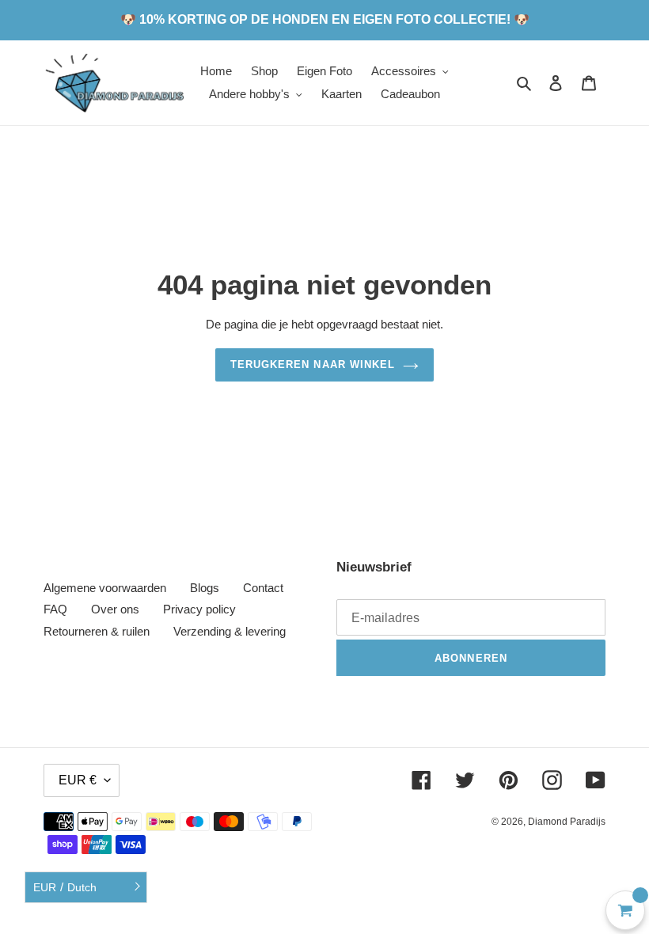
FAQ (55, 609)
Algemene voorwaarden (105, 587)
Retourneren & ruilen (97, 631)
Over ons (115, 609)
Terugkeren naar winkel (312, 364)
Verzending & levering (229, 631)
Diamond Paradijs (566, 821)
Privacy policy (199, 609)
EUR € (78, 780)
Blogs (204, 587)
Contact (263, 587)
